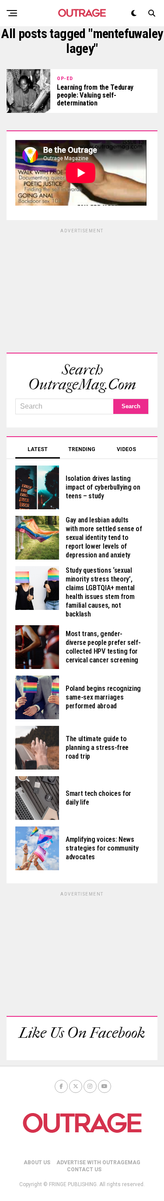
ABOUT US (37, 1162)
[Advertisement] (82, 289)
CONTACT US (84, 1169)
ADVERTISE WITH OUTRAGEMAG (98, 1162)
